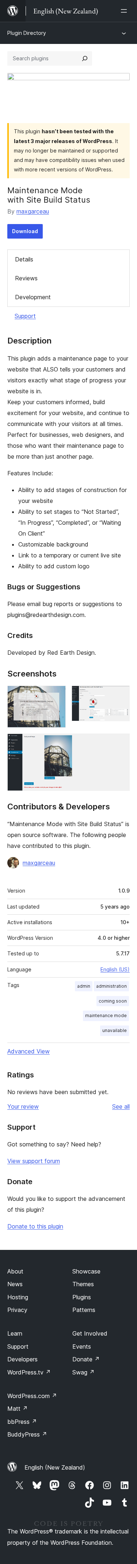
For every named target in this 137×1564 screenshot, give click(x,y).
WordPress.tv (29, 1372)
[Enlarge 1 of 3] (56, 695)
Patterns (83, 1309)
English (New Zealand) (54, 1467)
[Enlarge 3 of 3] (119, 743)
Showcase (86, 1271)
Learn (14, 1333)
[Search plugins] (84, 58)
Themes (83, 1284)
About (15, 1271)
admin (83, 986)
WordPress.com (32, 1396)
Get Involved (89, 1333)
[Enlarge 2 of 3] (119, 695)
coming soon (113, 1001)
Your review (23, 1106)
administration (111, 986)
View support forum (33, 1161)
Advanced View (28, 1051)
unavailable (114, 1030)
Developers (22, 1359)
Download (25, 231)
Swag (83, 1372)
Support (25, 316)
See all (121, 1106)
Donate (86, 1359)
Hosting (17, 1297)
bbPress (22, 1421)
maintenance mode (106, 1015)
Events (81, 1346)
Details (24, 259)
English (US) (115, 969)
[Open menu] (125, 11)
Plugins (81, 1297)
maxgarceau (32, 211)
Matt (17, 1408)
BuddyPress (27, 1434)
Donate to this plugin (35, 1226)
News (15, 1284)
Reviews (26, 278)
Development (33, 297)
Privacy (17, 1309)
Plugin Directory (26, 33)
